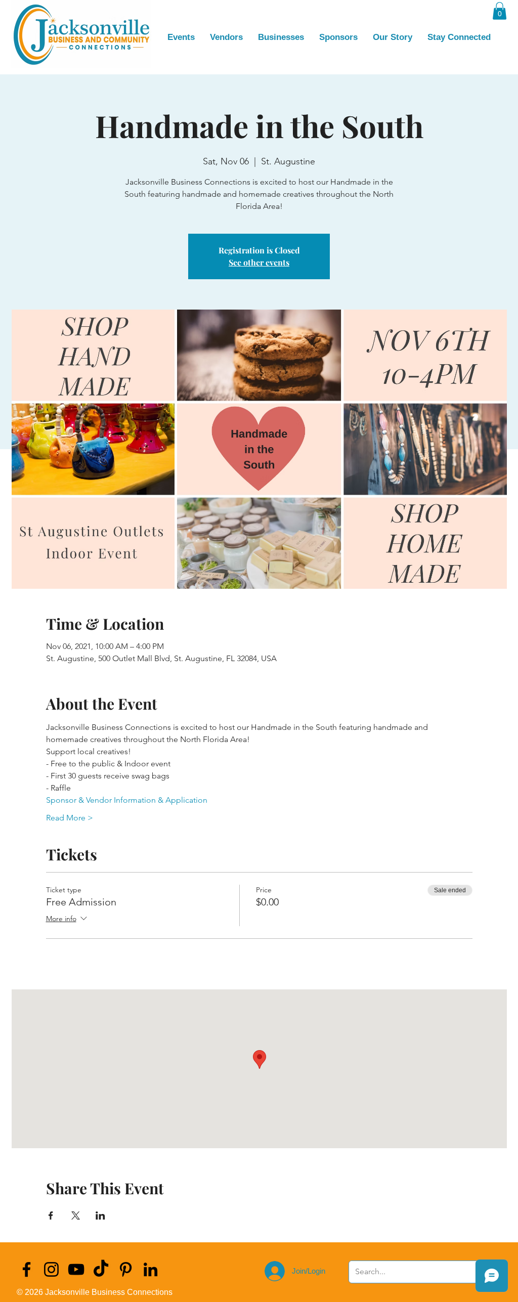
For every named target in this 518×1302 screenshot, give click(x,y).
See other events (259, 262)
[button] (499, 11)
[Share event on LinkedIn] (100, 1215)
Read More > (69, 817)
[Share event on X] (75, 1215)
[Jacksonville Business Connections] (26, 1269)
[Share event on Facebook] (51, 1215)
